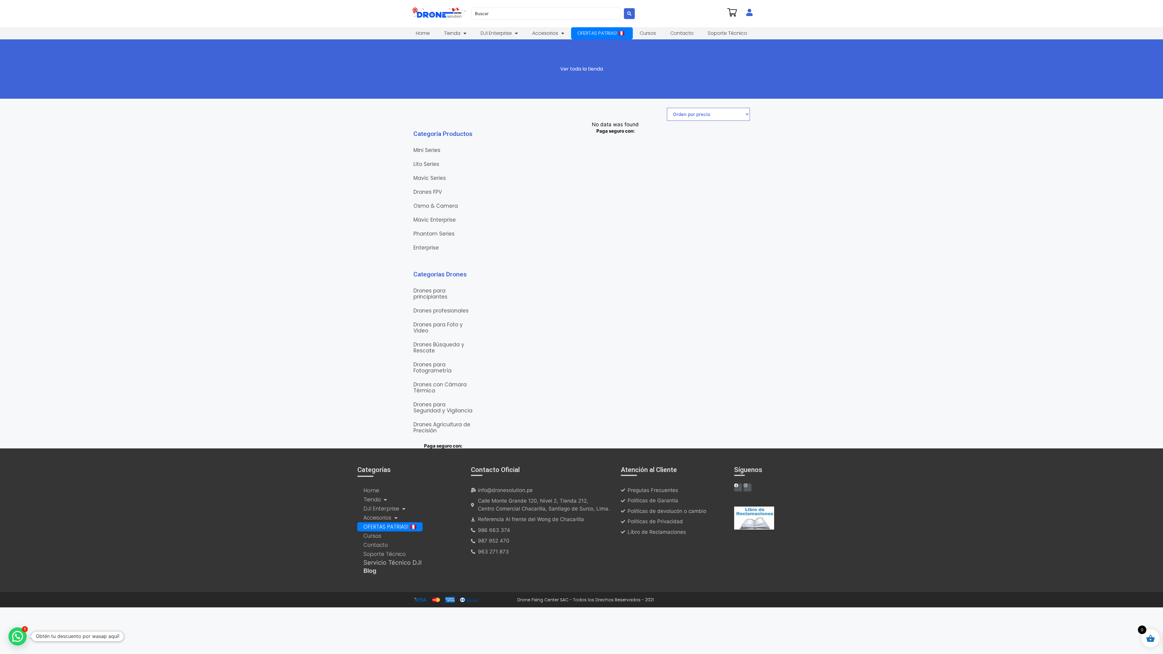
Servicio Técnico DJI (392, 563)
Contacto (682, 33)
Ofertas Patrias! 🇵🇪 (601, 33)
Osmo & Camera (435, 206)
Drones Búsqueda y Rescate (438, 347)
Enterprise (426, 247)
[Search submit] (629, 13)
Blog (369, 571)
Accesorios (545, 33)
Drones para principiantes (430, 293)
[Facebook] (738, 487)
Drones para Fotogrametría (432, 367)
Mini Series (426, 150)
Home (423, 33)
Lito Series (426, 164)
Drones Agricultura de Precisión (441, 427)
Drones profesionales (441, 310)
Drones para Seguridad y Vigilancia (442, 407)
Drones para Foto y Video (438, 327)
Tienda (452, 33)
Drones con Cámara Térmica (440, 387)
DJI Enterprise (496, 33)
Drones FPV (427, 192)
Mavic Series (429, 178)
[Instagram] (747, 487)
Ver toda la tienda (581, 69)
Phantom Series (434, 233)
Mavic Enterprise (434, 219)
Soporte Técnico (727, 33)
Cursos (648, 33)
